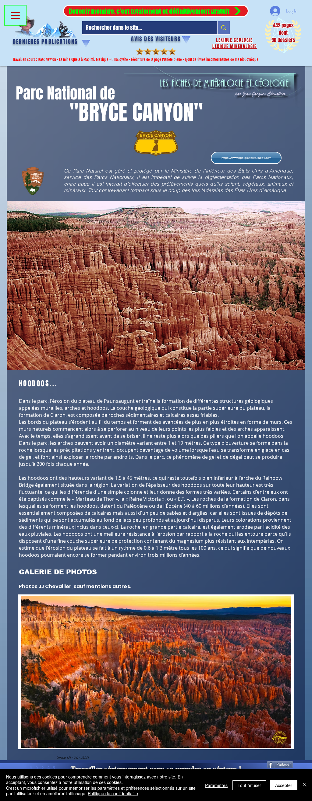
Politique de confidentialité (113, 793)
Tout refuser (249, 785)
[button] (156, 11)
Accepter (283, 785)
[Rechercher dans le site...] (223, 27)
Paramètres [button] (216, 785)
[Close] (304, 785)
